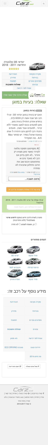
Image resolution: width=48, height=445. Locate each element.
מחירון (13, 77)
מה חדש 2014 (35, 356)
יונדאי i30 (15, 255)
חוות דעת (13, 73)
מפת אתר (21, 401)
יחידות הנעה (35, 347)
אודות (15, 393)
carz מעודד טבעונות (16, 397)
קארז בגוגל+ (23, 393)
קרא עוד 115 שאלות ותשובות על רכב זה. (24, 189)
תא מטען (13, 338)
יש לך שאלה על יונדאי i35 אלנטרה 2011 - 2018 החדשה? (24, 201)
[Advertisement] (24, 33)
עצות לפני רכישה (24, 88)
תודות (37, 397)
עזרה (42, 397)
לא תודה (15, 224)
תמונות (13, 80)
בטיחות (35, 77)
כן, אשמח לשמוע (28, 224)
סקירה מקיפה (35, 73)
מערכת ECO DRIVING (14, 347)
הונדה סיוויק (15, 279)
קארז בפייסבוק (37, 393)
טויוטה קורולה (33, 267)
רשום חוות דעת (14, 366)
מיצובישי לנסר (15, 267)
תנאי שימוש (29, 397)
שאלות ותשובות (13, 84)
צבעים (35, 84)
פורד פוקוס (33, 255)
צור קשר (8, 393)
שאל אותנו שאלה (32, 366)
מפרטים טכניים (35, 80)
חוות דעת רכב (24, 2)
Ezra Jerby (21, 172)
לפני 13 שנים (33, 141)
